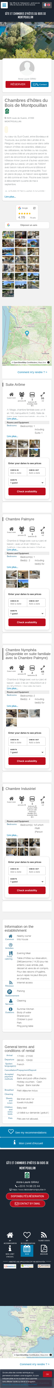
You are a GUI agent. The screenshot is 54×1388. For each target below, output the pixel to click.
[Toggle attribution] (48, 362)
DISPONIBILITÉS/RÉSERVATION (27, 1196)
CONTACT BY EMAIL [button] (29, 1203)
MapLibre (42, 362)
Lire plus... (10, 196)
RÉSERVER (17, 84)
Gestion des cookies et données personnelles (19, 1384)
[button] (40, 84)
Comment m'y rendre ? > (32, 372)
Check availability (27, 491)
